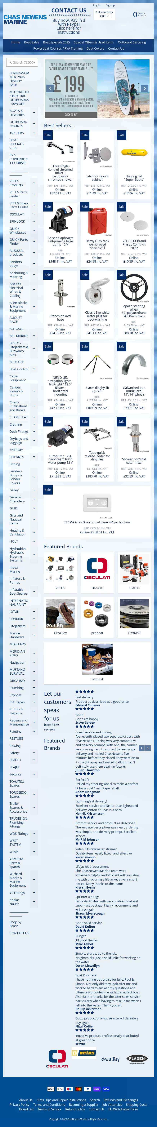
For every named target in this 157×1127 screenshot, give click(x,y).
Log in (96, 5)
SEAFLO (24, 761)
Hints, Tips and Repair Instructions (61, 1100)
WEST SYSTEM (24, 842)
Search (95, 1100)
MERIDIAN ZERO (24, 653)
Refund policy (75, 1109)
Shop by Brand (15, 924)
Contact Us (116, 48)
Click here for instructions (68, 30)
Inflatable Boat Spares (24, 591)
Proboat (24, 696)
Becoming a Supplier (84, 1105)
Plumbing (24, 688)
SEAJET (15, 767)
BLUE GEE (17, 362)
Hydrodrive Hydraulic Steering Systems (24, 554)
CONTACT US (19, 933)
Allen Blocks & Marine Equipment (24, 306)
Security (24, 775)
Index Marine (15, 569)
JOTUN (24, 612)
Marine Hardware (24, 635)
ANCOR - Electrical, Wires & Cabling (24, 290)
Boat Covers (95, 48)
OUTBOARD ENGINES (24, 124)
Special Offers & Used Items (94, 42)
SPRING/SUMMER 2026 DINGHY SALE (19, 79)
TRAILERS (24, 133)
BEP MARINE (24, 336)
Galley (24, 491)
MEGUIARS (18, 644)
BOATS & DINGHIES (24, 113)
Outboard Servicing (132, 42)
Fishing (15, 464)
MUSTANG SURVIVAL (24, 671)
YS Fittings (24, 893)
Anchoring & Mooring (24, 275)
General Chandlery (24, 499)
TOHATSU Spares (17, 783)
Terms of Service (49, 1109)
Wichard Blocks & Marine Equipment (24, 880)
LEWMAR (24, 619)
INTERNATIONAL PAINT (19, 602)
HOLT (24, 542)
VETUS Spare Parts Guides (24, 205)
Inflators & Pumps (17, 580)
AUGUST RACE (16, 319)
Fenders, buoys (24, 264)
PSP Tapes (24, 703)
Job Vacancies (112, 1105)
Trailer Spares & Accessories (24, 807)
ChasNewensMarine (77, 1119)
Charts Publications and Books (24, 406)
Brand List (26, 1109)
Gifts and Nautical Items (24, 519)
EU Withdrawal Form (123, 1109)
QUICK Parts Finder (24, 241)
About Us (26, 1100)
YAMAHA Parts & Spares (16, 863)
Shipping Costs (136, 1105)
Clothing (24, 425)
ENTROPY (17, 449)
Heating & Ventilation (24, 532)
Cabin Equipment (18, 378)
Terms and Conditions (49, 1105)
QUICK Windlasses (24, 230)
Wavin (24, 852)
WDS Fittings (24, 834)
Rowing (15, 745)
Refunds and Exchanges (121, 1100)
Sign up (110, 5)
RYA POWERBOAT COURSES (19, 159)
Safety (24, 754)
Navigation (24, 663)
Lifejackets (24, 627)
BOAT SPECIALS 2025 (17, 144)
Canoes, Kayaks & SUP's (24, 391)
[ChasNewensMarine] (25, 19)
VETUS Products (24, 183)
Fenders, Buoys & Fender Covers (24, 477)
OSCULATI (24, 215)
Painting (24, 732)
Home (15, 42)
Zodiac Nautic (24, 902)
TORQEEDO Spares (24, 794)
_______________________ (19, 172)
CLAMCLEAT (24, 418)
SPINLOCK (24, 222)
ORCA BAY (24, 681)
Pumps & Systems (24, 711)
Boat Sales (31, 42)
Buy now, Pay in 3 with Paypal (68, 22)
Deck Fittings (24, 432)
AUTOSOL (17, 328)
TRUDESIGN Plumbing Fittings (18, 822)
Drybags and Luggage (24, 440)
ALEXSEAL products (24, 252)
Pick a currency (104, 12)
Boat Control (24, 370)
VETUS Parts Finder (24, 194)
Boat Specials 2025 (56, 42)
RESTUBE (16, 738)
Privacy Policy (19, 1105)
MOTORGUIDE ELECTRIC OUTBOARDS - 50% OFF (19, 98)
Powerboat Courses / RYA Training (58, 48)
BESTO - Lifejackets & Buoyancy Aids (24, 349)
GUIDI (24, 509)
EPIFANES (24, 457)
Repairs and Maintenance (24, 722)
